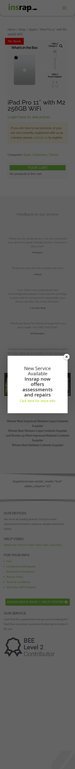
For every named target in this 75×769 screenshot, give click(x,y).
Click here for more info (37, 401)
